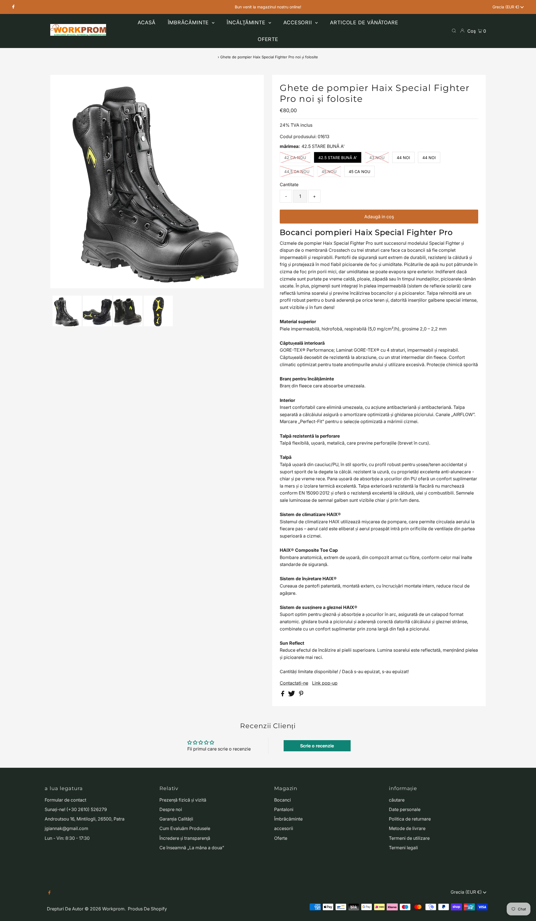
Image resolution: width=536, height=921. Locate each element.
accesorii (283, 828)
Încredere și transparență (184, 838)
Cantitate (289, 184)
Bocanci (282, 800)
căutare (397, 800)
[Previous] (59, 84)
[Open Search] (454, 30)
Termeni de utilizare (409, 838)
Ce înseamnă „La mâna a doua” (191, 847)
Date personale (404, 809)
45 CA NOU (359, 171)
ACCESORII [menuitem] (298, 22)
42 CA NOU (295, 157)
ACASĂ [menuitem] (146, 22)
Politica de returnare (410, 819)
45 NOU (329, 171)
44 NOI (403, 157)
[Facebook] (13, 7)
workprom (113, 909)
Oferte (280, 838)
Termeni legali (403, 847)
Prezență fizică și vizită (182, 800)
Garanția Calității (176, 819)
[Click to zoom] (255, 84)
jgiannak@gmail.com (66, 828)
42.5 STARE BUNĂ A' (337, 157)
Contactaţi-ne (294, 683)
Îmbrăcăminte (288, 819)
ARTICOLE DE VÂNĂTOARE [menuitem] (364, 22)
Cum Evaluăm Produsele (184, 828)
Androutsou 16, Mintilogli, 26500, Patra (85, 819)
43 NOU (376, 157)
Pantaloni (283, 809)
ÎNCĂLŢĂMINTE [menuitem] (247, 22)
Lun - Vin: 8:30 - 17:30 (67, 838)
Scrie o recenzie (317, 746)
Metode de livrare (407, 828)
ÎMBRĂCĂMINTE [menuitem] (189, 22)
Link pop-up (325, 683)
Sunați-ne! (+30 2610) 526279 (76, 809)
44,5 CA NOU (296, 171)
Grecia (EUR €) (506, 6)
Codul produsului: (298, 136)
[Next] (73, 84)
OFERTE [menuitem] (268, 39)
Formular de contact (65, 800)
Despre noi (170, 809)
